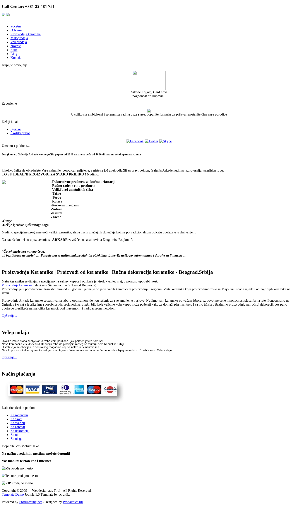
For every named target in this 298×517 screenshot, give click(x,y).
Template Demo (13, 494)
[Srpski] (3, 15)
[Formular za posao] (149, 111)
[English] (8, 15)
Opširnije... (9, 316)
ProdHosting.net (30, 502)
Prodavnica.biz (73, 502)
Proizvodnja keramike (17, 285)
